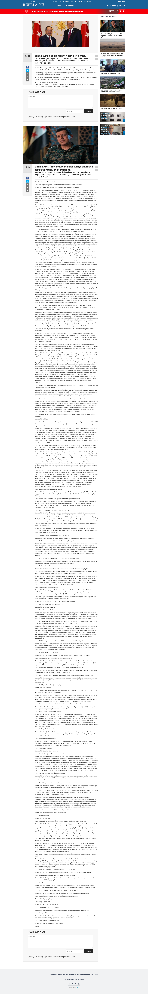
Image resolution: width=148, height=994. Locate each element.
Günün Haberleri (63, 974)
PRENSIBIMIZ (88, 1)
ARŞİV (67, 1)
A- (96, 59)
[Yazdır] (27, 76)
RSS (92, 974)
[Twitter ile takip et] (72, 984)
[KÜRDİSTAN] (54, 6)
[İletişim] (120, 11)
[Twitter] (27, 70)
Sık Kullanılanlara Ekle (83, 974)
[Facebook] (27, 67)
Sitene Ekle (72, 974)
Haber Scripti (72, 987)
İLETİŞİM (73, 1)
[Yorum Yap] (27, 79)
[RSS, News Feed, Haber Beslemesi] (75, 984)
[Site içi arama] (123, 11)
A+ (96, 56)
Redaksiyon (53, 974)
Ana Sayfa (55, 1)
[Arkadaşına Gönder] (27, 73)
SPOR (96, 974)
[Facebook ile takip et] (69, 984)
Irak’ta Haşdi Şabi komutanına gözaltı (43, 11)
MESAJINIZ (80, 1)
